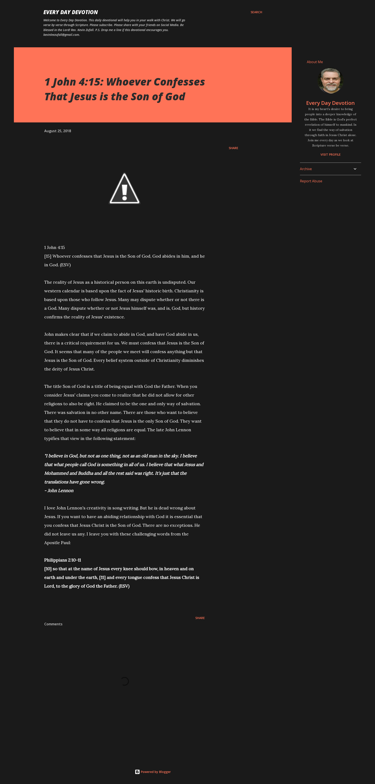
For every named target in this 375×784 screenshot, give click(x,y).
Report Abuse (311, 181)
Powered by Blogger (155, 772)
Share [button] (233, 148)
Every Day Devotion (70, 12)
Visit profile (331, 154)
